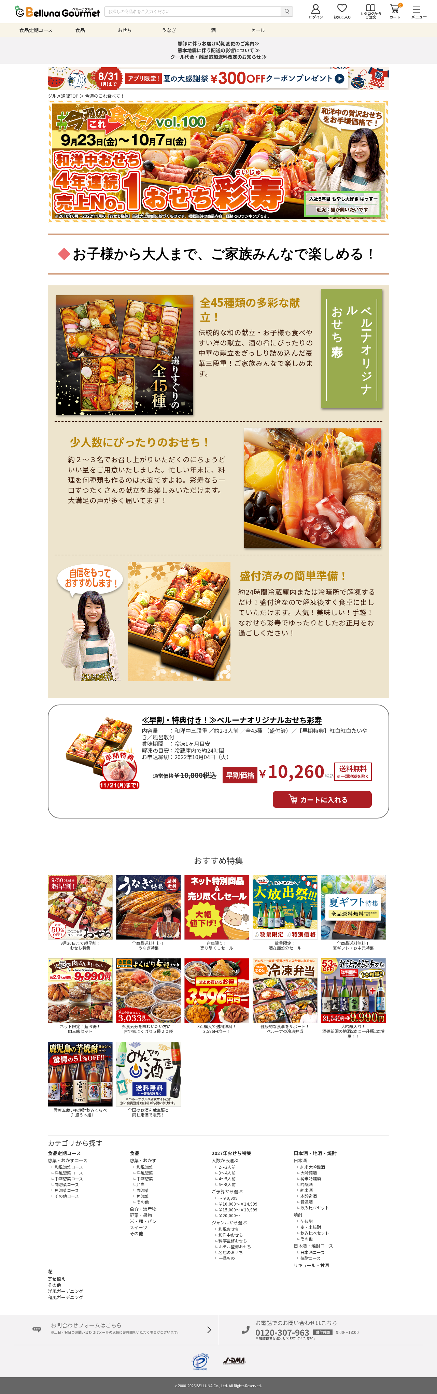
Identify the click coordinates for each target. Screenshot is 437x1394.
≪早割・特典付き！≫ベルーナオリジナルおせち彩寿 (232, 719)
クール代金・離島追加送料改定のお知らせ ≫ (218, 56)
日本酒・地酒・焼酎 (315, 1153)
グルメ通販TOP (63, 96)
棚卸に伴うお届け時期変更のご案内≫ (218, 43)
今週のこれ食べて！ (105, 96)
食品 (134, 1153)
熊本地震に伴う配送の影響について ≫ (219, 50)
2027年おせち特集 (231, 1153)
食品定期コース (64, 1153)
